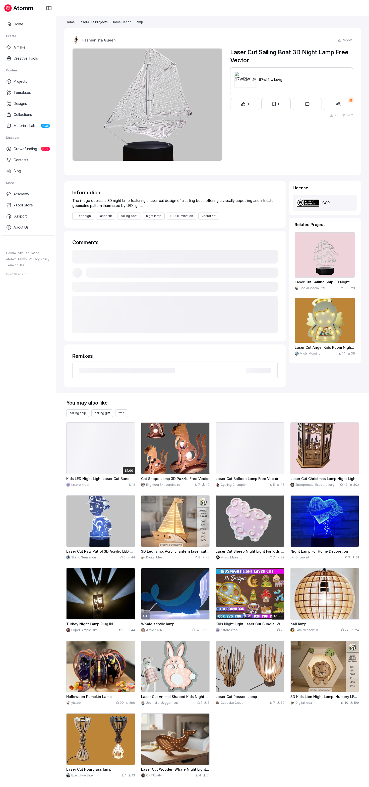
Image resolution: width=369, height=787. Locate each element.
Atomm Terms (16, 259)
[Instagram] (16, 243)
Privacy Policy (39, 259)
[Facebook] (8, 243)
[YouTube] (24, 243)
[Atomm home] (18, 8)
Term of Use (15, 265)
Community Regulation (22, 253)
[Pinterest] (32, 243)
